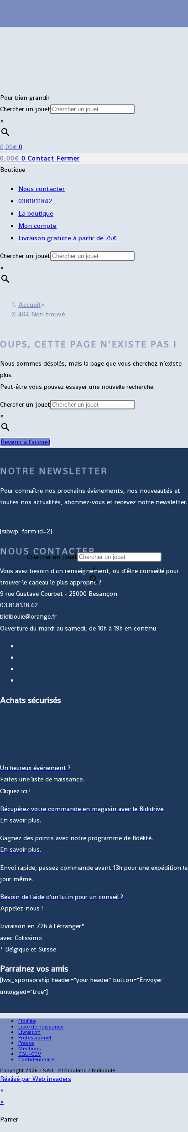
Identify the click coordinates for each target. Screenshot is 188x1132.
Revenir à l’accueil (25, 442)
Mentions (29, 1048)
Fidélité (27, 1021)
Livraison (29, 1032)
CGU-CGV (29, 1054)
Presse (26, 1043)
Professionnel (34, 1037)
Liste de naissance (40, 1026)
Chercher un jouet (25, 109)
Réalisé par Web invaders (35, 1079)
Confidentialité (36, 1059)
